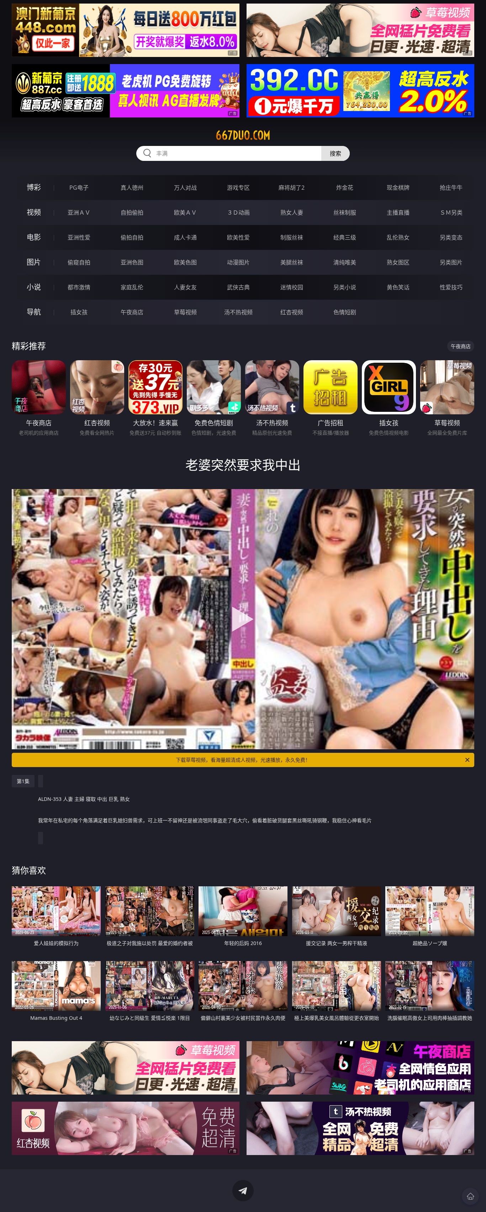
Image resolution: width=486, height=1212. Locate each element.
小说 (34, 287)
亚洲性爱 (79, 237)
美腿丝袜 (291, 262)
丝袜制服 (344, 212)
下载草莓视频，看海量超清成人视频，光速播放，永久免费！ (243, 759)
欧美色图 (185, 262)
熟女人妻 (291, 212)
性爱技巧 (451, 287)
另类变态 (451, 237)
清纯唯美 (344, 262)
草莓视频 (185, 312)
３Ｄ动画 (238, 212)
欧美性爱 (238, 237)
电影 (34, 237)
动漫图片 (238, 262)
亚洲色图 (132, 262)
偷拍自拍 (132, 237)
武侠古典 (238, 287)
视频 (34, 212)
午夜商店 (132, 312)
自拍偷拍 (132, 212)
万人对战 (185, 187)
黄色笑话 (398, 287)
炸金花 (344, 187)
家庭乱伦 (132, 287)
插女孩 (79, 312)
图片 (34, 262)
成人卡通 (185, 237)
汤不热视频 (238, 312)
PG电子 (79, 187)
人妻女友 (185, 287)
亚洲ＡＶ (79, 212)
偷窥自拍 (79, 262)
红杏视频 (291, 312)
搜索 (335, 153)
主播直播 (398, 212)
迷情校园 (291, 287)
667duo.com (243, 135)
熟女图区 (398, 262)
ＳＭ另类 (451, 212)
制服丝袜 (291, 237)
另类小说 (344, 287)
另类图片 (451, 262)
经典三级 (344, 237)
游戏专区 (238, 187)
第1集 (23, 781)
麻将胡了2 (292, 187)
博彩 (34, 187)
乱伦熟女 (398, 237)
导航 (34, 312)
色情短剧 (344, 312)
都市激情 (79, 287)
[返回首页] (470, 1196)
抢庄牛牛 (451, 187)
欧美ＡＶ (185, 212)
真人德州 (132, 187)
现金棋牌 (398, 187)
